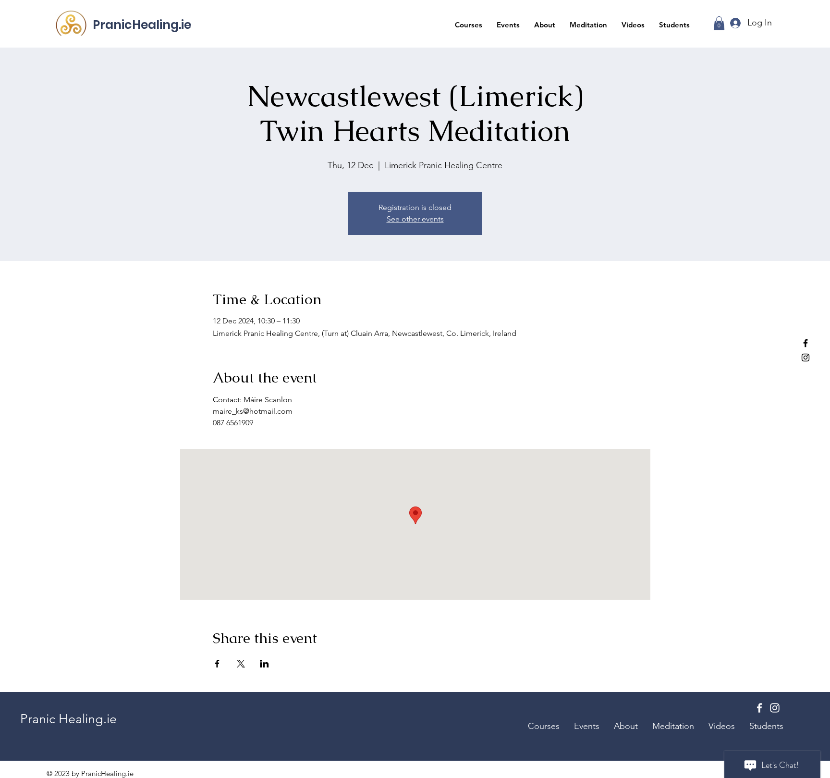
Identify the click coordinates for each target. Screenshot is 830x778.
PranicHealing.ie (142, 24)
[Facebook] (805, 343)
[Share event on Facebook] (217, 663)
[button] (468, 24)
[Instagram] (805, 357)
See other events (415, 218)
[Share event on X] (240, 663)
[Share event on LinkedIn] (264, 663)
